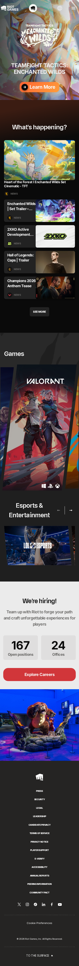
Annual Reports (39, 875)
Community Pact (39, 892)
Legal (39, 807)
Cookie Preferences (39, 923)
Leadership (39, 816)
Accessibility (39, 867)
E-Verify (39, 858)
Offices (58, 647)
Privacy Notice (39, 841)
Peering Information (39, 884)
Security (39, 799)
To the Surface (37, 955)
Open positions (20, 647)
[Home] (33, 8)
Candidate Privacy (39, 824)
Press (39, 791)
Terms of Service (40, 833)
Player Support (39, 850)
